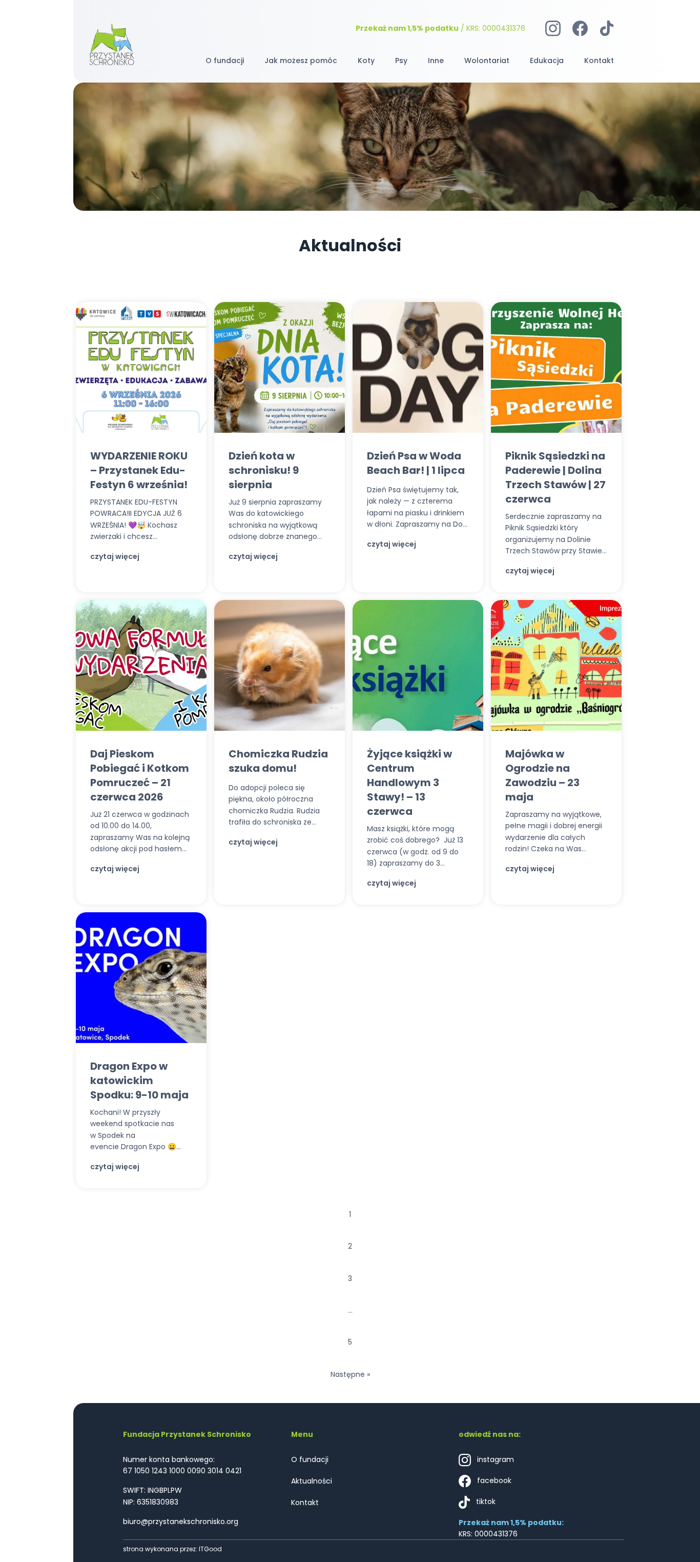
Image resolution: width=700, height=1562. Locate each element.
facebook (493, 1480)
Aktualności (311, 1481)
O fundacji (224, 60)
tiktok (485, 1501)
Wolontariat (486, 60)
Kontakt (599, 60)
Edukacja (547, 60)
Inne (436, 60)
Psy (401, 60)
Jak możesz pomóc (300, 60)
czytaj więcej (114, 556)
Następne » (350, 1374)
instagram (494, 1459)
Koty (366, 60)
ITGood (210, 1549)
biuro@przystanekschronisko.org (180, 1521)
